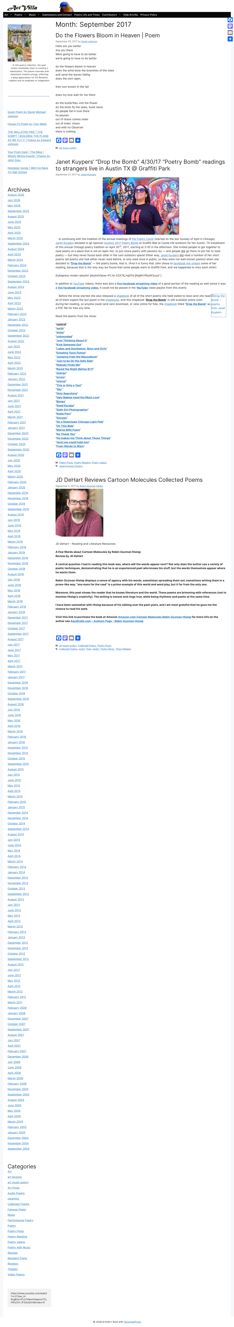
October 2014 (16, 823)
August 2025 (16, 216)
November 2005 (18, 1089)
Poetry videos (99, 462)
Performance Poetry (20, 1220)
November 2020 (18, 438)
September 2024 (18, 243)
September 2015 (18, 764)
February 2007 (17, 1051)
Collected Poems (87, 645)
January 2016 (16, 742)
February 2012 (17, 997)
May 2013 (14, 915)
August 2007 (16, 1035)
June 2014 (14, 845)
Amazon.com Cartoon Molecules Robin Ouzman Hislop (154, 617)
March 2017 (15, 666)
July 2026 (14, 200)
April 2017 (14, 661)
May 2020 (14, 465)
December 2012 (18, 942)
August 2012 (16, 964)
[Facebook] (230, 20)
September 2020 (18, 449)
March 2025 (15, 238)
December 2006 (18, 1056)
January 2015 (16, 807)
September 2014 (18, 829)
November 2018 (18, 563)
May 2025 (14, 227)
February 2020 (17, 482)
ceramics (13, 1198)
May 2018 (14, 590)
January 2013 (16, 937)
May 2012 (14, 980)
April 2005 (14, 1116)
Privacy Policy (148, 14)
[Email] (230, 32)
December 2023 (18, 270)
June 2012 (14, 975)
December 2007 (18, 1018)
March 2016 (15, 731)
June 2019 (14, 525)
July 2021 (14, 400)
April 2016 (14, 726)
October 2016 (16, 693)
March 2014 (15, 861)
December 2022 (18, 324)
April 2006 (14, 1072)
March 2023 (15, 308)
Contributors (109, 14)
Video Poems (16, 1274)
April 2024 (14, 254)
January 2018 (16, 612)
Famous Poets (17, 1209)
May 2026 (14, 205)
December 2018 (18, 558)
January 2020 (16, 487)
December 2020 (18, 433)
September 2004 (18, 1148)
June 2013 (14, 910)
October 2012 (16, 953)
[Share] (230, 39)
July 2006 (14, 1062)
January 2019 (16, 552)
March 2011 (15, 1002)
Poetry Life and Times (87, 14)
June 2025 (14, 222)
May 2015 (14, 785)
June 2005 (14, 1105)
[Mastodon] (230, 26)
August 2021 (16, 395)
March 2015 (15, 796)
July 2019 (14, 520)
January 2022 (16, 379)
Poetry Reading (82, 462)
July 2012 (14, 969)
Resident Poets (17, 1258)
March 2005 (15, 1121)
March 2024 (15, 259)
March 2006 (15, 1078)
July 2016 (14, 709)
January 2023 (16, 319)
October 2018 (16, 568)
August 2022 (16, 341)
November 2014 (18, 818)
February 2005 (17, 1127)
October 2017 (16, 628)
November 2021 (18, 390)
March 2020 (15, 476)
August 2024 (16, 249)
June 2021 (14, 406)
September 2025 (18, 211)
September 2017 (18, 633)
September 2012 (18, 959)
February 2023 (17, 314)
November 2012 (18, 948)
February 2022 (17, 373)
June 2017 (14, 650)
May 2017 (14, 655)
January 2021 (16, 427)
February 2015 (17, 801)
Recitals (13, 1252)
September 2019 (18, 509)
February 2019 (17, 547)
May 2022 (14, 357)
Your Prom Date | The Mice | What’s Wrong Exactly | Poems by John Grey (29, 156)
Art (6, 14)
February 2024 (17, 265)
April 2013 (14, 921)
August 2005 (16, 1100)
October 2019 (16, 503)
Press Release (123, 649)
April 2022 (14, 362)
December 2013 (18, 877)
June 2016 (14, 715)
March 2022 (15, 368)
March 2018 (15, 601)
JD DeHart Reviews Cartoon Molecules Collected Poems (129, 479)
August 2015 (16, 769)
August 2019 (16, 514)
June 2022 (14, 352)
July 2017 (14, 644)
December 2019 (18, 493)
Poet (88, 649)
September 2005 (18, 1094)
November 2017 (18, 623)
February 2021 (17, 422)
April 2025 (14, 232)
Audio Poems (16, 1193)
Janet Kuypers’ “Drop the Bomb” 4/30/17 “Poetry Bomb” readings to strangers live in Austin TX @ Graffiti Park (140, 165)
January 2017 (16, 677)
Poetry (18, 14)
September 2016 (18, 698)
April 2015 (14, 791)
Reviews (13, 1263)
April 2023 (14, 303)
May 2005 (14, 1110)
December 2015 (18, 747)
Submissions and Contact (57, 14)
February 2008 (17, 1007)
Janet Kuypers (65, 243)
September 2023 (18, 281)
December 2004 (18, 1138)
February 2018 (17, 606)
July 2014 (14, 839)
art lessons (15, 1177)
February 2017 (17, 671)
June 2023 (14, 292)
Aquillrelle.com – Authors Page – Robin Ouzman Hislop (107, 621)
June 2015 (14, 780)
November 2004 (18, 1143)
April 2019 (14, 536)
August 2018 (16, 574)
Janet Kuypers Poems (71, 466)
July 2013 (14, 904)
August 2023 (16, 287)
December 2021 (18, 384)
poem (82, 649)
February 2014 (17, 867)
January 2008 (16, 1013)
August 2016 (16, 704)
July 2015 (14, 774)
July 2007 (14, 1040)
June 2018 (14, 585)
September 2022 (18, 335)
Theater (13, 1269)
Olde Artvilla (130, 14)
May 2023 (14, 297)
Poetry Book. (108, 649)
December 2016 (18, 682)
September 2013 (18, 894)
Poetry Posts (66, 462)
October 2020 (16, 444)
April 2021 (14, 411)
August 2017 (16, 639)
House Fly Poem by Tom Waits (27, 124)
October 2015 (16, 758)
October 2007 (16, 1024)
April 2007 (14, 1045)
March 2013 (15, 926)
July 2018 (14, 579)
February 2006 (17, 1083)
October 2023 (16, 276)
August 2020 (16, 455)
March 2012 (15, 991)
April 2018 (14, 596)
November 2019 (18, 498)
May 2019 (14, 530)
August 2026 (16, 194)
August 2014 (16, 834)
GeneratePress (132, 1321)
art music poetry (68, 148)
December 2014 (18, 812)
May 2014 (14, 850)
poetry (95, 649)
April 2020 (14, 471)
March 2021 (15, 417)
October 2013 (16, 888)
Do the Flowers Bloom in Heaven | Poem (108, 35)
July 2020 (14, 460)
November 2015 (18, 753)
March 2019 (15, 541)
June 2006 (14, 1067)
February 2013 (17, 932)
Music (32, 14)
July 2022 (14, 346)
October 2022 (16, 330)
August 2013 (16, 899)
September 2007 (18, 1029)
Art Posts (14, 1187)
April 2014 (14, 856)
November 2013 (18, 883)
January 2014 (16, 872)
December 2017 (18, 617)
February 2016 (17, 736)
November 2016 (18, 688)
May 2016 (14, 720)
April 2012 (14, 986)
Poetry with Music (19, 1247)
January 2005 (16, 1132)
